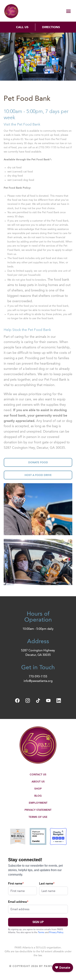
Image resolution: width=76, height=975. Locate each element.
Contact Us (38, 774)
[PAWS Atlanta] (11, 11)
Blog (38, 796)
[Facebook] (17, 700)
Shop (38, 788)
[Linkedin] (58, 700)
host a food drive (38, 475)
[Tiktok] (38, 700)
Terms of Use (38, 817)
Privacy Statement (38, 810)
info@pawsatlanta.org (38, 681)
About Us (38, 781)
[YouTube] (48, 700)
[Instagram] (27, 700)
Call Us (22, 27)
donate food (38, 462)
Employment (38, 803)
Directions (51, 27)
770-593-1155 (38, 676)
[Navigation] (68, 11)
